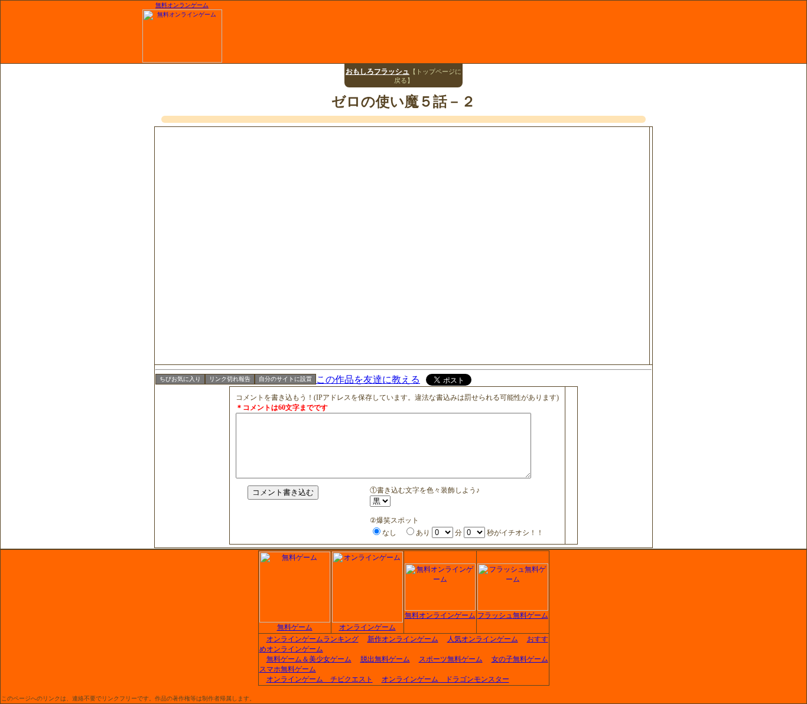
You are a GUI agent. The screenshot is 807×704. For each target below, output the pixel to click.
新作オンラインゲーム (402, 639)
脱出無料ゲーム (385, 659)
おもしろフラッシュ (377, 71)
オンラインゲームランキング (312, 639)
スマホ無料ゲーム (287, 669)
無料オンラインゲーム (440, 615)
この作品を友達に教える (368, 379)
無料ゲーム (295, 627)
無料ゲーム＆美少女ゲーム (309, 659)
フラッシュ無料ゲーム (512, 615)
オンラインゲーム (367, 627)
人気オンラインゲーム (482, 639)
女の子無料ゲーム (520, 659)
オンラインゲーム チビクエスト (319, 679)
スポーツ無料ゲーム (451, 659)
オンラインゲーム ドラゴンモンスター (445, 679)
